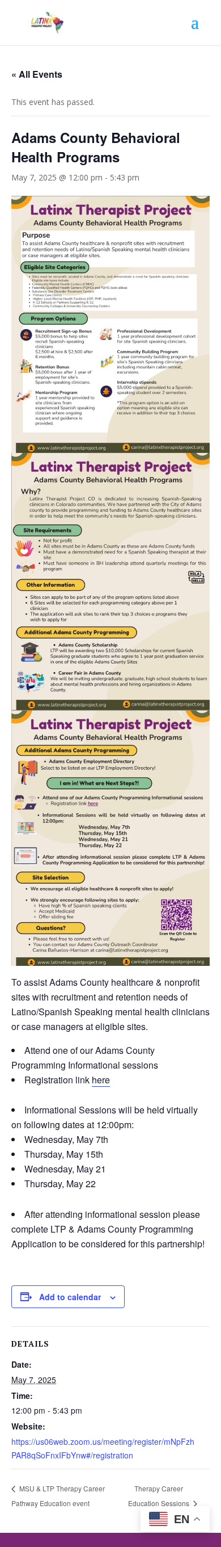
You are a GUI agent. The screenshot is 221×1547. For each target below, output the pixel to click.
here (101, 1079)
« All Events (36, 74)
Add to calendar (70, 1296)
